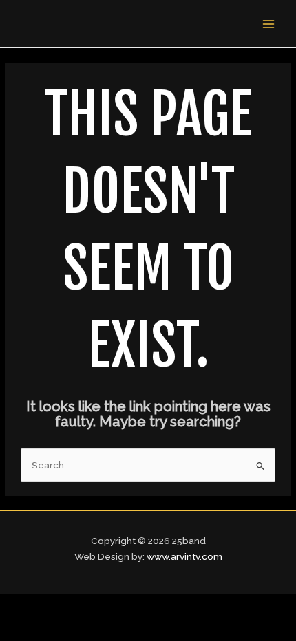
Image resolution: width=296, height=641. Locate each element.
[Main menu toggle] (269, 24)
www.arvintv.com (184, 556)
